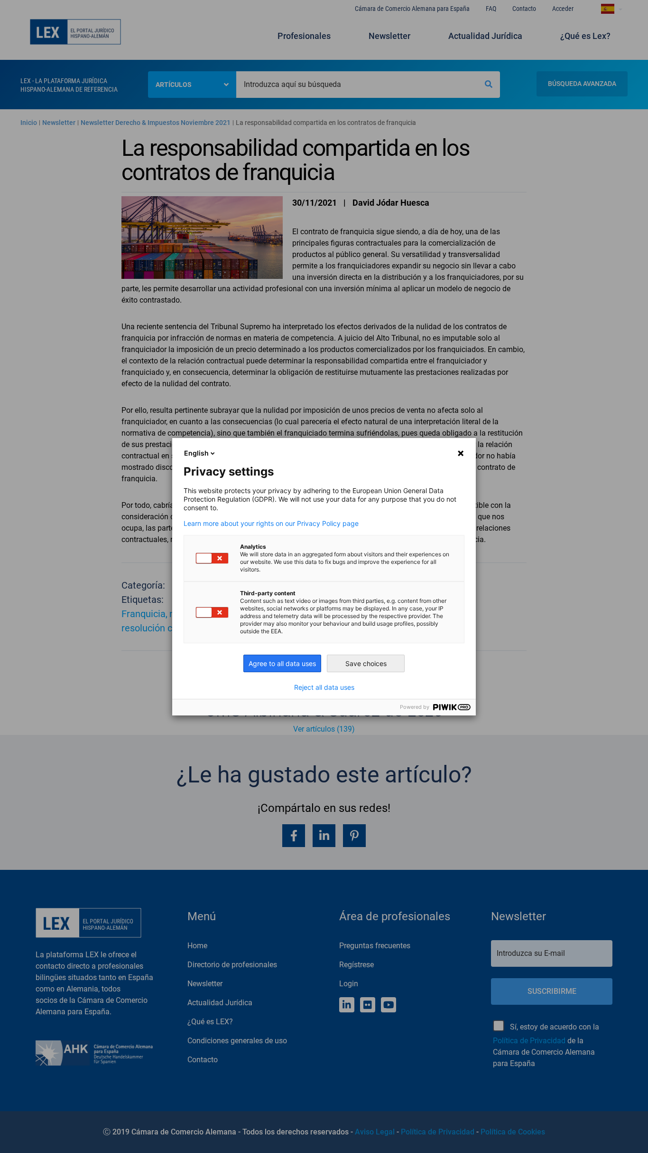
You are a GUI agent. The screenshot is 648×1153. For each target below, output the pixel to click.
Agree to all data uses (282, 663)
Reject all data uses (324, 687)
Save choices (366, 663)
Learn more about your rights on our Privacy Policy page (271, 523)
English (196, 453)
